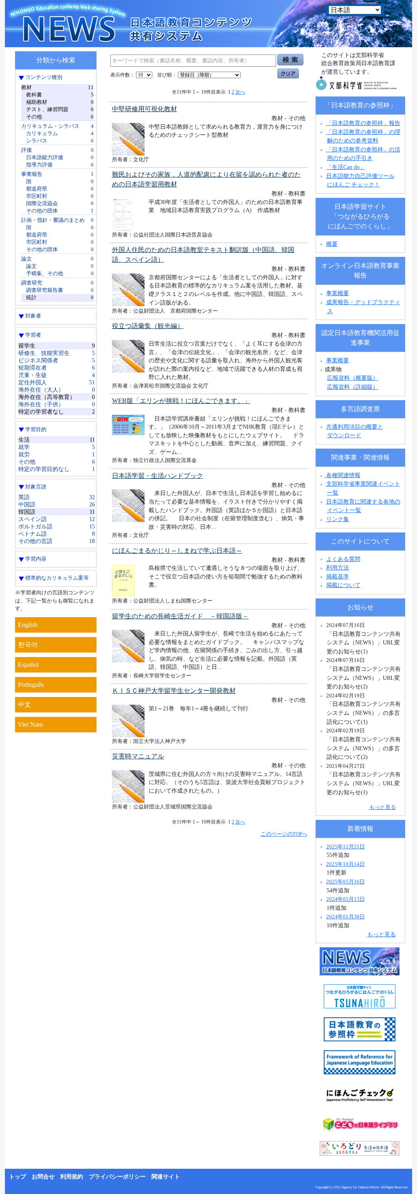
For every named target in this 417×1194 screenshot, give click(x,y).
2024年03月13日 (345, 899)
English (27, 624)
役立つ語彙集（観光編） (148, 325)
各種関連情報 (342, 475)
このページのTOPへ (284, 834)
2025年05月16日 (345, 882)
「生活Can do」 (345, 167)
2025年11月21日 (345, 846)
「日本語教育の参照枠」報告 (363, 123)
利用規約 (71, 1177)
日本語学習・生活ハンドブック (157, 475)
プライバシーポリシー (117, 1177)
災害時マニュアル (138, 756)
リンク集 (337, 519)
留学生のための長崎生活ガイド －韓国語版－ (180, 616)
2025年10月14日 (345, 864)
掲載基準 (337, 576)
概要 (332, 244)
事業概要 (337, 293)
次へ (240, 92)
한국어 (27, 644)
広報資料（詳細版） (352, 386)
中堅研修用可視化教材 (144, 108)
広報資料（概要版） (352, 378)
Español (28, 664)
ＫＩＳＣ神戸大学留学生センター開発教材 (174, 690)
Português (31, 684)
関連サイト (165, 1177)
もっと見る (382, 807)
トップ (17, 1177)
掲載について (343, 585)
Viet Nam (30, 724)
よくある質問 (343, 559)
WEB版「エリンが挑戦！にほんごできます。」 (181, 400)
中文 (24, 704)
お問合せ (43, 1177)
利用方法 (337, 567)
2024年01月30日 (345, 917)
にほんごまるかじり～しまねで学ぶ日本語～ (177, 550)
